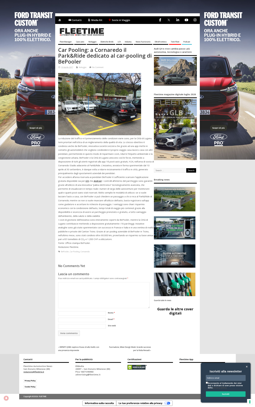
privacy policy (220, 388)
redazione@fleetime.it (33, 371)
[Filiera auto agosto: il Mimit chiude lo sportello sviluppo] (175, 256)
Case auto (80, 41)
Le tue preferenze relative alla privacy (140, 403)
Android (98, 180)
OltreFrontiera (160, 41)
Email (111, 319)
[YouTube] (186, 20)
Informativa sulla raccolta (99, 403)
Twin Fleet (175, 41)
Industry (128, 41)
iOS (87, 180)
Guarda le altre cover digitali (175, 311)
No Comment (97, 67)
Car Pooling (75, 251)
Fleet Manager (66, 41)
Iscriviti (225, 394)
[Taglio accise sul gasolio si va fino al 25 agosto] (175, 284)
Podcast (186, 41)
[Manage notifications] (6, 398)
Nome (111, 313)
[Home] (60, 20)
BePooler (65, 251)
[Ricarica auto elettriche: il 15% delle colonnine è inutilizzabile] (175, 228)
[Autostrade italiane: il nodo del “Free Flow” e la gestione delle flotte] (175, 199)
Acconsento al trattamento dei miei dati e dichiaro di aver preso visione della (225, 385)
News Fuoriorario (143, 41)
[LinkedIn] (177, 20)
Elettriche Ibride (107, 41)
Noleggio (93, 41)
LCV (119, 41)
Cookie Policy (30, 387)
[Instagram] (195, 20)
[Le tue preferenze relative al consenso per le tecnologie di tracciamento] (250, 402)
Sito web (112, 325)
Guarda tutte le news (162, 300)
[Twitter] (169, 20)
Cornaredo (85, 251)
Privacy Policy (30, 381)
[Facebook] (160, 20)
